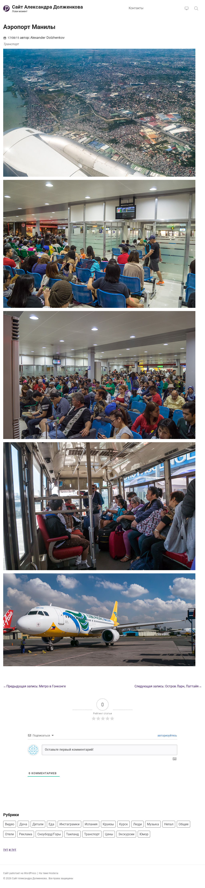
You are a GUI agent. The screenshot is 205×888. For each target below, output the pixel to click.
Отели (9, 834)
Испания (91, 824)
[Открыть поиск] (196, 8)
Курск (123, 824)
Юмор (144, 834)
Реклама (25, 834)
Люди (137, 824)
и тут (12, 849)
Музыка (153, 824)
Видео (9, 824)
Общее (183, 824)
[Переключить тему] (187, 8)
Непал (168, 824)
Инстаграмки (69, 824)
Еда (51, 824)
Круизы (108, 824)
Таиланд (72, 834)
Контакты (136, 8)
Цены (109, 834)
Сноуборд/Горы (49, 834)
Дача (23, 824)
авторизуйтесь (167, 735)
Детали (37, 824)
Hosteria (53, 873)
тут (5, 849)
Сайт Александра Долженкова (29, 878)
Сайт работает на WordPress (20, 873)
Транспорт (11, 44)
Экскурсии (126, 834)
